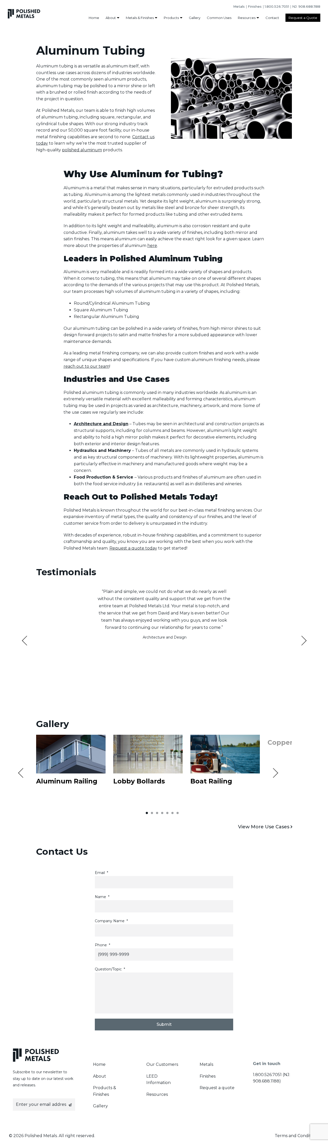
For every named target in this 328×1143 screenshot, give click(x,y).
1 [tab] (147, 813)
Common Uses (219, 17)
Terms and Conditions (297, 1135)
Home (94, 17)
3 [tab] (157, 813)
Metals (239, 6)
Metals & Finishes (140, 17)
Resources (246, 17)
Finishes (255, 6)
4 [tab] (162, 813)
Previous (26, 640)
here (152, 245)
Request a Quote (303, 18)
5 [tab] (167, 813)
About (111, 17)
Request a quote (217, 1087)
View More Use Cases (263, 827)
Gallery (194, 17)
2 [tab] (152, 813)
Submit (164, 1024)
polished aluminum (82, 149)
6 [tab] (172, 813)
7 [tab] (177, 813)
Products (171, 17)
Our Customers (162, 1064)
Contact (272, 17)
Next (301, 640)
